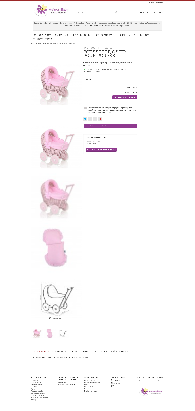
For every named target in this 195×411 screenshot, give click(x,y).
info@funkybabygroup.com (66, 384)
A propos (34, 389)
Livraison (34, 386)
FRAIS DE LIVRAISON (95, 126)
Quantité (88, 79)
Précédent (31, 333)
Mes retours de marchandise (93, 382)
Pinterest (116, 386)
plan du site (159, 2)
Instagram (116, 383)
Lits (73, 35)
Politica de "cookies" (37, 395)
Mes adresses (89, 386)
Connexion (146, 12)
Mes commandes (89, 380)
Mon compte (91, 377)
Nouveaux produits (37, 382)
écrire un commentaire (102, 150)
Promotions (34, 380)
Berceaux (59, 35)
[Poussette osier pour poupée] (56, 147)
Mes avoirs (87, 384)
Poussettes (40, 35)
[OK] (162, 381)
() (159, 12)
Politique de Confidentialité (39, 397)
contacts (151, 2)
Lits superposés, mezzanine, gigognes (106, 35)
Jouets (92, 26)
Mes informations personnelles (94, 389)
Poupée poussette (102, 26)
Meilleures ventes (36, 384)
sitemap (33, 400)
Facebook (116, 380)
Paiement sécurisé (37, 391)
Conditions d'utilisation (38, 393)
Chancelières (42, 39)
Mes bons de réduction (91, 391)
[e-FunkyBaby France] (51, 4)
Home (33, 43)
